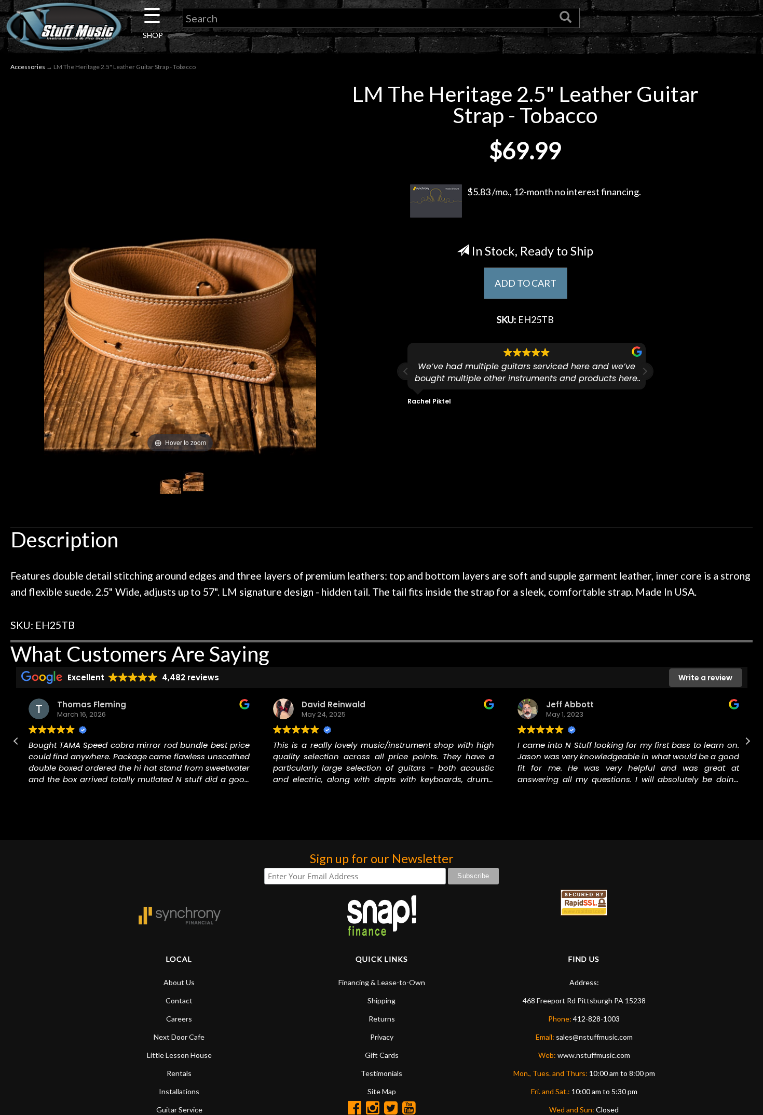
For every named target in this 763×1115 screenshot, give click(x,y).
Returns (382, 1018)
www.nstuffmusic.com (593, 1055)
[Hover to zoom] (180, 267)
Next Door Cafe (179, 1036)
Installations (179, 1091)
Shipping (381, 1000)
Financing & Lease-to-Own (381, 982)
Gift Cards (382, 1055)
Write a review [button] (705, 678)
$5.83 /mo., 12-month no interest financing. (554, 191)
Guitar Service (179, 1109)
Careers (179, 1018)
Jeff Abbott (568, 704)
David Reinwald (331, 704)
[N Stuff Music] (63, 26)
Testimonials (381, 1073)
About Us (179, 982)
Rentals (179, 1073)
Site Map (381, 1091)
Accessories (27, 67)
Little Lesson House (179, 1055)
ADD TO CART (525, 283)
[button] (644, 371)
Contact (179, 1000)
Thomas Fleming (89, 704)
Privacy (381, 1036)
